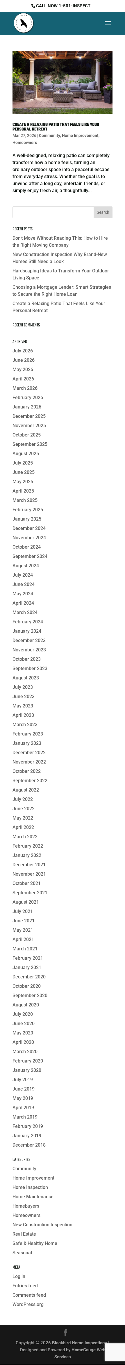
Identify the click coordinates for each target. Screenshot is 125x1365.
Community (49, 135)
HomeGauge (84, 1349)
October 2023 (26, 659)
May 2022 (22, 818)
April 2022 (23, 827)
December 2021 (29, 864)
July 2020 (22, 1014)
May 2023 (22, 706)
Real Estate (24, 1234)
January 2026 (26, 407)
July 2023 (22, 687)
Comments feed (29, 1295)
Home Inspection (30, 1187)
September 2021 (29, 892)
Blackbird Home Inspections (79, 1342)
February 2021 (27, 958)
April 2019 (23, 1107)
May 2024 (22, 594)
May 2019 (22, 1098)
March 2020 (25, 1051)
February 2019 (27, 1126)
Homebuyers (25, 1206)
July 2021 (22, 911)
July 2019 (22, 1079)
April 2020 (23, 1042)
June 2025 (23, 472)
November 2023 (29, 650)
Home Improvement (80, 135)
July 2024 (22, 575)
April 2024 (23, 603)
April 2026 (23, 379)
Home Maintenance (32, 1196)
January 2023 (26, 743)
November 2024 (29, 537)
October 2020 (26, 986)
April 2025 (23, 491)
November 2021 (29, 874)
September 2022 (29, 780)
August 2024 (25, 565)
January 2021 (26, 967)
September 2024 (29, 556)
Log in (18, 1276)
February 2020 (27, 1061)
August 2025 (25, 453)
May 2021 (22, 930)
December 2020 (29, 977)
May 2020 (22, 1033)
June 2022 (23, 808)
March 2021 (25, 949)
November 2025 (29, 425)
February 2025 (27, 509)
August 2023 (25, 678)
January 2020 (26, 1070)
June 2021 (23, 921)
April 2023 (23, 715)
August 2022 (25, 790)
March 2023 (25, 724)
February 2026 (27, 397)
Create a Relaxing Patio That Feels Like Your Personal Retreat (55, 127)
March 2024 (25, 612)
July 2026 (22, 351)
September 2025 (29, 444)
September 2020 (29, 995)
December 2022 (29, 752)
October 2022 (26, 771)
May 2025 (22, 481)
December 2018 (29, 1145)
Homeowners (24, 142)
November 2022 (29, 762)
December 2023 (29, 640)
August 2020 (25, 1005)
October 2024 (26, 547)
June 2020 (23, 1023)
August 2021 (25, 902)
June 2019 (23, 1089)
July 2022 (22, 799)
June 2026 (23, 360)
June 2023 (23, 696)
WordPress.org (28, 1304)
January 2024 (26, 631)
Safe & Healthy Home (34, 1243)
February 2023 (27, 734)
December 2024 (29, 528)
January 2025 (26, 519)
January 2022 (26, 855)
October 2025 (26, 435)
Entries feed (25, 1286)
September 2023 (29, 668)
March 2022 (25, 836)
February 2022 (27, 846)
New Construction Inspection (42, 1224)
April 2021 (23, 939)
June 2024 (23, 584)
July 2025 (22, 463)
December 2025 (29, 416)
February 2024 (27, 622)
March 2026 (25, 388)
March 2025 (25, 500)
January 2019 (26, 1135)
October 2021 (26, 883)
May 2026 (22, 369)
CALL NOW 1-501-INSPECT (63, 5)
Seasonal (22, 1253)
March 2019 (25, 1117)
